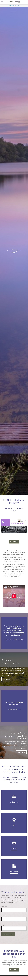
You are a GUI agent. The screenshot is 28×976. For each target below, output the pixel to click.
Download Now (8, 934)
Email (2, 925)
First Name (4, 906)
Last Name (4, 916)
